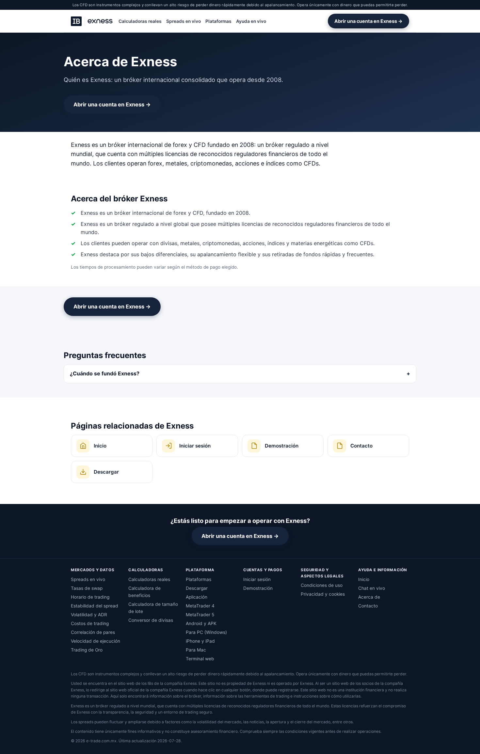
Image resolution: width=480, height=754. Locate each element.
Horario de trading (90, 597)
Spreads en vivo (183, 21)
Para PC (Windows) (206, 632)
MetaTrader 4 (200, 605)
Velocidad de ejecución (95, 641)
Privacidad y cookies (323, 594)
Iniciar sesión (257, 579)
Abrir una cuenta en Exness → (368, 21)
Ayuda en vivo (251, 21)
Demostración (258, 588)
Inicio (363, 579)
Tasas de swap (87, 588)
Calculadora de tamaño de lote (153, 608)
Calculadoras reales (140, 21)
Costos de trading (90, 623)
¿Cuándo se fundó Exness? (104, 373)
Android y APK (201, 623)
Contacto (368, 605)
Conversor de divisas (150, 620)
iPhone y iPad (200, 641)
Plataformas (218, 21)
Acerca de (369, 597)
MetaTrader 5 (200, 614)
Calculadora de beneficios (144, 592)
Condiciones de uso (322, 585)
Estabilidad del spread (94, 605)
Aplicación (196, 597)
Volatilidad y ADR (89, 614)
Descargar (197, 588)
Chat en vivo (371, 588)
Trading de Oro (87, 649)
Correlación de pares (93, 632)
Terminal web (200, 658)
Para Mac (196, 649)
